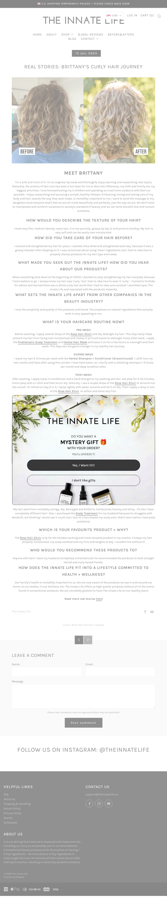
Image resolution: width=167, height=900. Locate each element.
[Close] (150, 400)
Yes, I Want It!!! (83, 465)
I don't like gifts (83, 480)
